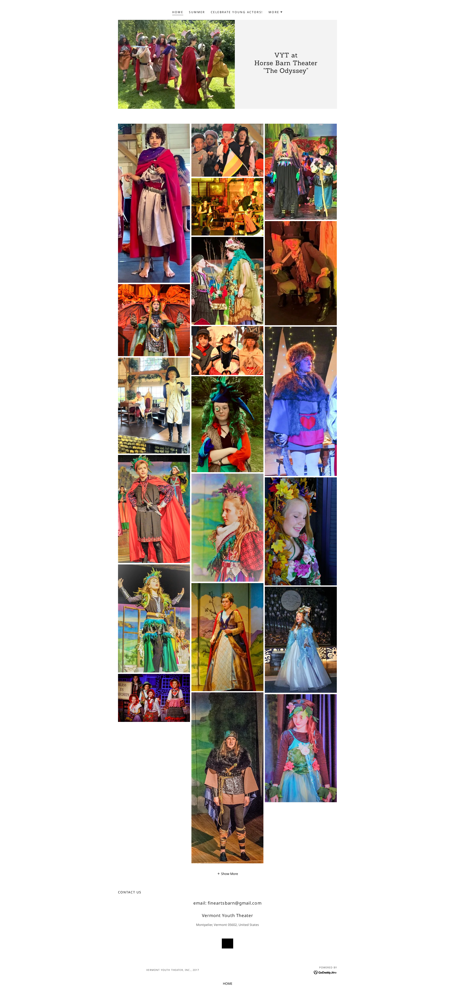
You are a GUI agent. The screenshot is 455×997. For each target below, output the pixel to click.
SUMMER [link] (197, 12)
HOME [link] (177, 12)
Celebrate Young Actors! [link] (237, 12)
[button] (276, 12)
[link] (325, 972)
